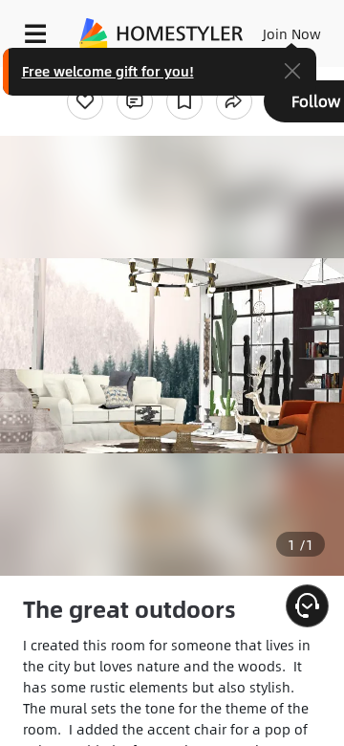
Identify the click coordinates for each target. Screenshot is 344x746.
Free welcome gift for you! (108, 70)
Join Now (292, 33)
